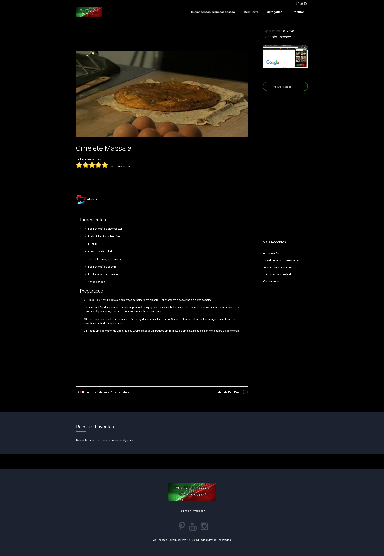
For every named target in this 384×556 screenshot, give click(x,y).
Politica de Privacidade (192, 510)
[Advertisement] (162, 40)
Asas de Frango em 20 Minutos (281, 260)
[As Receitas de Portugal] (89, 12)
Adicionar (92, 199)
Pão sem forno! (271, 281)
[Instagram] (305, 3)
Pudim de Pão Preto (228, 392)
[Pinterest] (297, 3)
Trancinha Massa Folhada (277, 274)
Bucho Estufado (272, 253)
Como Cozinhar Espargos (277, 267)
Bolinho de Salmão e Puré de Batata (105, 392)
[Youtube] (301, 3)
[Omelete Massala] (162, 94)
